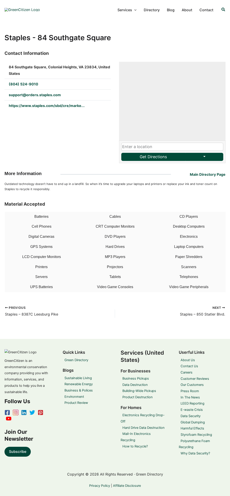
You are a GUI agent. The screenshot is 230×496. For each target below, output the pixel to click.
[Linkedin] (24, 412)
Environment (74, 397)
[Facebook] (7, 412)
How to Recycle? (135, 446)
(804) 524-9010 (23, 84)
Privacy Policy (99, 486)
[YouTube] (8, 418)
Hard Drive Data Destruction (143, 428)
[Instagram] (15, 412)
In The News (190, 397)
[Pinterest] (40, 412)
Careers (186, 372)
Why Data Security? (195, 453)
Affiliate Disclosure (127, 486)
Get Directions (153, 156)
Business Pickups (135, 378)
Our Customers (192, 385)
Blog (171, 10)
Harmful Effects (192, 428)
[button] (134, 10)
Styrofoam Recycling (196, 435)
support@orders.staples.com (35, 95)
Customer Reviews (195, 379)
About (187, 10)
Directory (152, 10)
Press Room (190, 391)
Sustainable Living (78, 378)
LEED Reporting (192, 403)
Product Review (76, 403)
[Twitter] (32, 412)
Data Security (191, 416)
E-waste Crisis (192, 410)
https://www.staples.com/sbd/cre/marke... (47, 105)
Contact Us (189, 366)
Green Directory (76, 360)
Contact (206, 10)
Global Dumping (193, 422)
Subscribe (17, 451)
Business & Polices (78, 390)
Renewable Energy (78, 384)
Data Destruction (135, 385)
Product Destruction (137, 397)
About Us (188, 360)
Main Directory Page (208, 174)
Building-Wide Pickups (139, 391)
